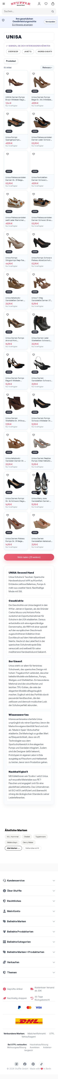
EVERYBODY (13, 51)
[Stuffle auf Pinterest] (33, 1064)
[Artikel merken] (7, 73)
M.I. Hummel (12, 836)
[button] (3, 4)
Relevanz (47, 67)
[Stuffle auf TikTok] (41, 1064)
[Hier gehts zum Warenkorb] (53, 4)
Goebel (27, 836)
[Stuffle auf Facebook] (25, 1064)
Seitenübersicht (32, 848)
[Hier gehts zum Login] (39, 4)
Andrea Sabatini (45, 51)
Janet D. (28, 51)
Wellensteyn (12, 842)
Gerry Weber (28, 842)
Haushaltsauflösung (39, 1044)
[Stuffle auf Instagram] (16, 1064)
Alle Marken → (13, 848)
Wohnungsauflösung (16, 1047)
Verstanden (50, 22)
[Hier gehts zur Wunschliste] (46, 4)
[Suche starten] (52, 11)
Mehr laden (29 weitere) (29, 557)
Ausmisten (35, 1047)
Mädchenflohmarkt (37, 1033)
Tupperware (41, 836)
